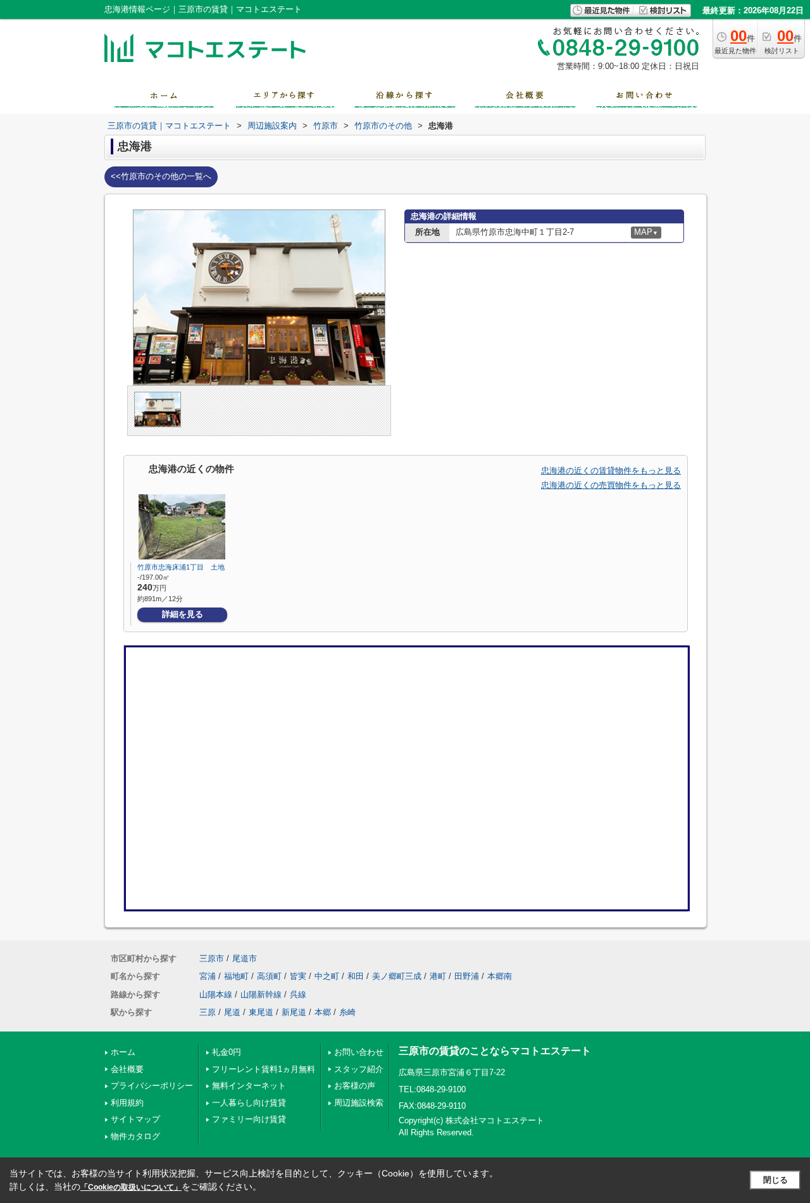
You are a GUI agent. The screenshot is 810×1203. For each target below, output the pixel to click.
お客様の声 (354, 1085)
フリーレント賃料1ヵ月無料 (263, 1069)
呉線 (298, 994)
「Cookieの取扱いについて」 (131, 1187)
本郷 (323, 1012)
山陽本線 (215, 994)
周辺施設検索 (358, 1102)
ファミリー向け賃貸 (249, 1119)
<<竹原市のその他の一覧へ (161, 176)
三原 (207, 1012)
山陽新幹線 (261, 994)
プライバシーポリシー (152, 1085)
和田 (355, 976)
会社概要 (127, 1069)
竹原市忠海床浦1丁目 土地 (181, 567)
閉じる (775, 1180)
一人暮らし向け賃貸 (249, 1102)
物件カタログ (135, 1136)
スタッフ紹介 (358, 1069)
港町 (438, 976)
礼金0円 (226, 1052)
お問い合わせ (358, 1052)
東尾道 (261, 1012)
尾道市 (244, 958)
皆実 (298, 976)
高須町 (269, 976)
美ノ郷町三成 (396, 976)
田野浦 (466, 976)
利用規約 (127, 1102)
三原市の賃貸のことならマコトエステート (495, 1050)
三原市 (211, 958)
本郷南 (499, 976)
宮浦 (207, 976)
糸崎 (347, 1012)
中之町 (327, 976)
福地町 (236, 976)
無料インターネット (249, 1085)
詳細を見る (182, 614)
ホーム (123, 1052)
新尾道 (294, 1012)
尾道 (232, 1012)
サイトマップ (135, 1119)
